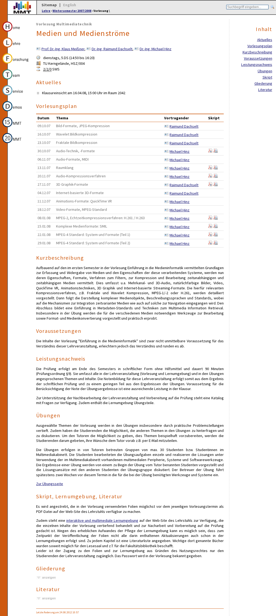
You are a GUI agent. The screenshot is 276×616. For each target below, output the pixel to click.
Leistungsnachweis (256, 64)
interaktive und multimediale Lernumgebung (102, 520)
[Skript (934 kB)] (210, 151)
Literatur (265, 89)
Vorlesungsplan (259, 45)
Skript (267, 77)
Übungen (265, 71)
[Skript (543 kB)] (215, 168)
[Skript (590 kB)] (215, 151)
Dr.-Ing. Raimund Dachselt (112, 48)
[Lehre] (16, 48)
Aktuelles (264, 39)
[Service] (16, 96)
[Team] (16, 80)
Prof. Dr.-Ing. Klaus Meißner (63, 48)
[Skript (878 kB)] (210, 176)
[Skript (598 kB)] (215, 218)
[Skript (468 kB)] (215, 243)
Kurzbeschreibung (257, 52)
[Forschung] (16, 64)
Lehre (46, 11)
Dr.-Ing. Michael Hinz (155, 48)
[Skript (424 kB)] (215, 176)
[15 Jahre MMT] (16, 128)
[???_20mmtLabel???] (16, 143)
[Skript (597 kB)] (215, 235)
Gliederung (263, 83)
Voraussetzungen (258, 58)
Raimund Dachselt (184, 126)
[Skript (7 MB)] (210, 184)
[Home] (16, 32)
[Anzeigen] (46, 577)
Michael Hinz (179, 151)
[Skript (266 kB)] (215, 226)
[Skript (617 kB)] (210, 226)
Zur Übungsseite (49, 483)
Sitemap (49, 4)
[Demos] (16, 112)
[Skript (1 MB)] (215, 184)
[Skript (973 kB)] (210, 168)
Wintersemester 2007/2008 (72, 11)
